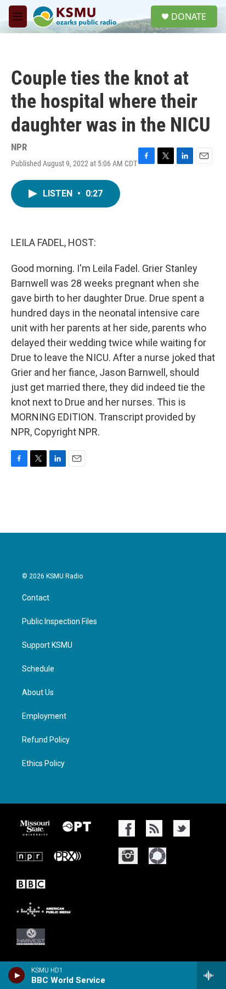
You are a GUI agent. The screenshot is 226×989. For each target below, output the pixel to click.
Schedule (38, 669)
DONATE (188, 16)
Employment (44, 716)
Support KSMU (47, 645)
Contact (35, 598)
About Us (38, 693)
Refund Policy (46, 740)
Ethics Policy (43, 763)
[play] (17, 975)
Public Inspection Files (59, 622)
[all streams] (211, 975)
